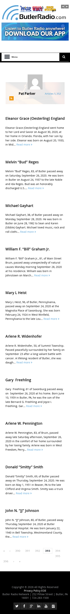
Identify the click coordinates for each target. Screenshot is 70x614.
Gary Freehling (18, 379)
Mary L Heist (16, 292)
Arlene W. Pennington (23, 423)
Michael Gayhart (19, 205)
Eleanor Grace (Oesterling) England (35, 118)
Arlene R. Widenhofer (23, 336)
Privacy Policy (32, 590)
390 (17, 551)
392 (37, 551)
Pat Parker (27, 93)
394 (57, 551)
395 (57, 556)
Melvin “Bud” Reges (22, 162)
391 (27, 551)
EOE (43, 590)
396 (5, 561)
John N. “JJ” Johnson (22, 510)
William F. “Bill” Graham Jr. (27, 249)
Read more (23, 144)
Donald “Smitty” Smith (24, 467)
